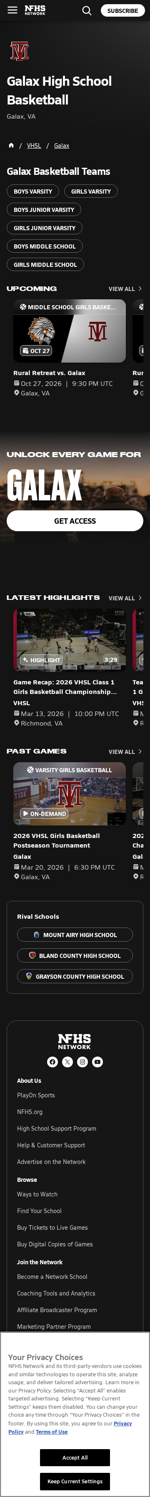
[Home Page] (11, 145)
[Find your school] (86, 10)
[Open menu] (12, 9)
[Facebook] (52, 1062)
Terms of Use (52, 1431)
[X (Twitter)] (67, 1062)
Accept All (75, 1457)
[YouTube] (97, 1062)
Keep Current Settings (75, 1481)
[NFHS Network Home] (35, 10)
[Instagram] (82, 1062)
